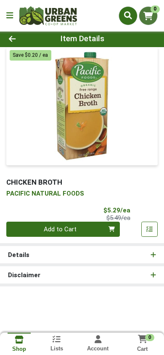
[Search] (128, 15)
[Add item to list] (149, 229)
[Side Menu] (9, 15)
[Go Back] (25, 39)
